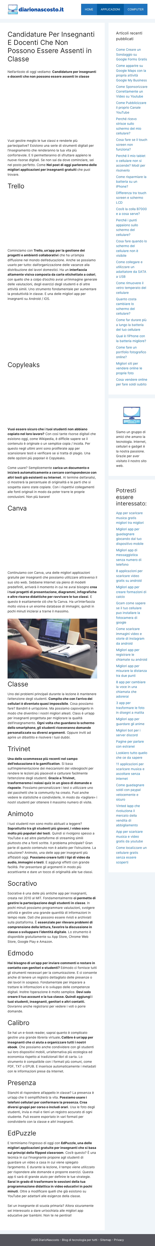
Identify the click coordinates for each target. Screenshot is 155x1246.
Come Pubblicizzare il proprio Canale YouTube (131, 107)
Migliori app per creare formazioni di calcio (131, 592)
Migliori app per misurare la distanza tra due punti (131, 671)
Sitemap (105, 1240)
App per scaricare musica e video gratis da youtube (129, 836)
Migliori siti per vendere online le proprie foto (129, 368)
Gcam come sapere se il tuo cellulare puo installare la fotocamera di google (131, 612)
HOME (89, 9)
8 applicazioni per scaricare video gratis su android (129, 575)
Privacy (119, 1240)
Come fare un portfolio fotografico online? (131, 352)
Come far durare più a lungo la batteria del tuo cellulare (131, 324)
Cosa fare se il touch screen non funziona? (131, 144)
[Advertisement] (52, 110)
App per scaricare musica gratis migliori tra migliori (130, 518)
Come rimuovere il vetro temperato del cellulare (131, 288)
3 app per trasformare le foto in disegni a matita (130, 707)
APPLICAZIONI (110, 9)
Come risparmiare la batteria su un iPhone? (131, 181)
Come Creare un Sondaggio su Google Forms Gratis (131, 54)
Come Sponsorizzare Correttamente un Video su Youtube (131, 91)
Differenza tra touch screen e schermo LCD (131, 197)
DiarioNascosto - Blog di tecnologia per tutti (68, 1240)
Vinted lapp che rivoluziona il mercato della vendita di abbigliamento (128, 815)
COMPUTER (136, 9)
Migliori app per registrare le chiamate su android (131, 654)
